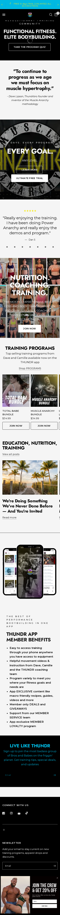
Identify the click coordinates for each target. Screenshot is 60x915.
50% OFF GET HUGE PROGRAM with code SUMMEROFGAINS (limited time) (30, 4)
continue (45, 906)
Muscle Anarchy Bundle (43, 412)
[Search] (50, 14)
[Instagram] (13, 813)
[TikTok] (28, 813)
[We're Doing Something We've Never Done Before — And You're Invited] (30, 477)
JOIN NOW (16, 425)
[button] (30, 47)
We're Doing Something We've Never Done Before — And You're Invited (27, 506)
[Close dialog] (57, 878)
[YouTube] (21, 813)
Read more (9, 517)
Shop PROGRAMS (30, 368)
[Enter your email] (54, 775)
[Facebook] (5, 813)
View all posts (10, 454)
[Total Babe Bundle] (15, 390)
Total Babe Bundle (10, 412)
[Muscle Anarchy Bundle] (44, 390)
